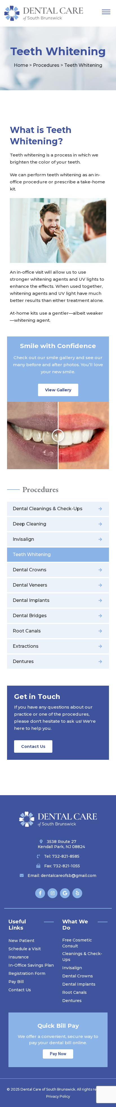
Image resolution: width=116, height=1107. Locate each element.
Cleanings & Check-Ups (82, 956)
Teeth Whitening (32, 554)
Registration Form (26, 973)
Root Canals (27, 631)
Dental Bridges (30, 615)
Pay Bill (16, 981)
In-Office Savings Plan (31, 965)
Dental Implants (31, 600)
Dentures (23, 661)
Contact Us (33, 746)
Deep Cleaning (29, 524)
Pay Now (58, 1054)
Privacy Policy (58, 1096)
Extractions (26, 646)
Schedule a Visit (24, 948)
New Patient (21, 940)
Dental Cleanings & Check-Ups (47, 508)
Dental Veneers (30, 585)
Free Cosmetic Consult (77, 943)
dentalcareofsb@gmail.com (68, 875)
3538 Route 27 (61, 844)
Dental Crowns (29, 569)
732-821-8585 (65, 856)
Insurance (18, 957)
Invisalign (23, 539)
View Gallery (58, 389)
